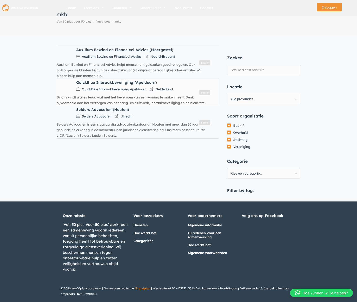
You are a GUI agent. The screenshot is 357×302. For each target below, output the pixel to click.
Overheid (240, 132)
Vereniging (241, 147)
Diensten (120, 8)
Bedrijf (238, 125)
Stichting (240, 139)
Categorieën (143, 241)
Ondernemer (150, 8)
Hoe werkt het (144, 233)
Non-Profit (183, 8)
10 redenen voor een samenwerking (204, 235)
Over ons (91, 8)
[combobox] (263, 99)
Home (71, 8)
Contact (206, 8)
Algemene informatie (205, 225)
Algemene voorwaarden (207, 253)
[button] (321, 293)
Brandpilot (142, 288)
